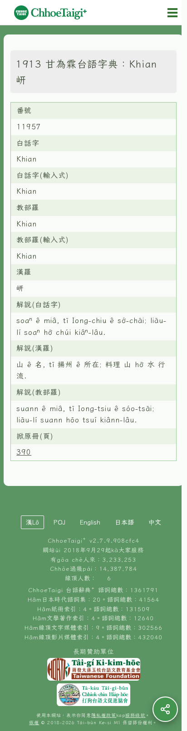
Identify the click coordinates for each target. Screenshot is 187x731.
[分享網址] (165, 709)
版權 (34, 722)
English (90, 522)
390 (23, 452)
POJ (59, 522)
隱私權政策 (103, 715)
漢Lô (32, 522)
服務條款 (135, 715)
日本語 (124, 522)
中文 (154, 522)
